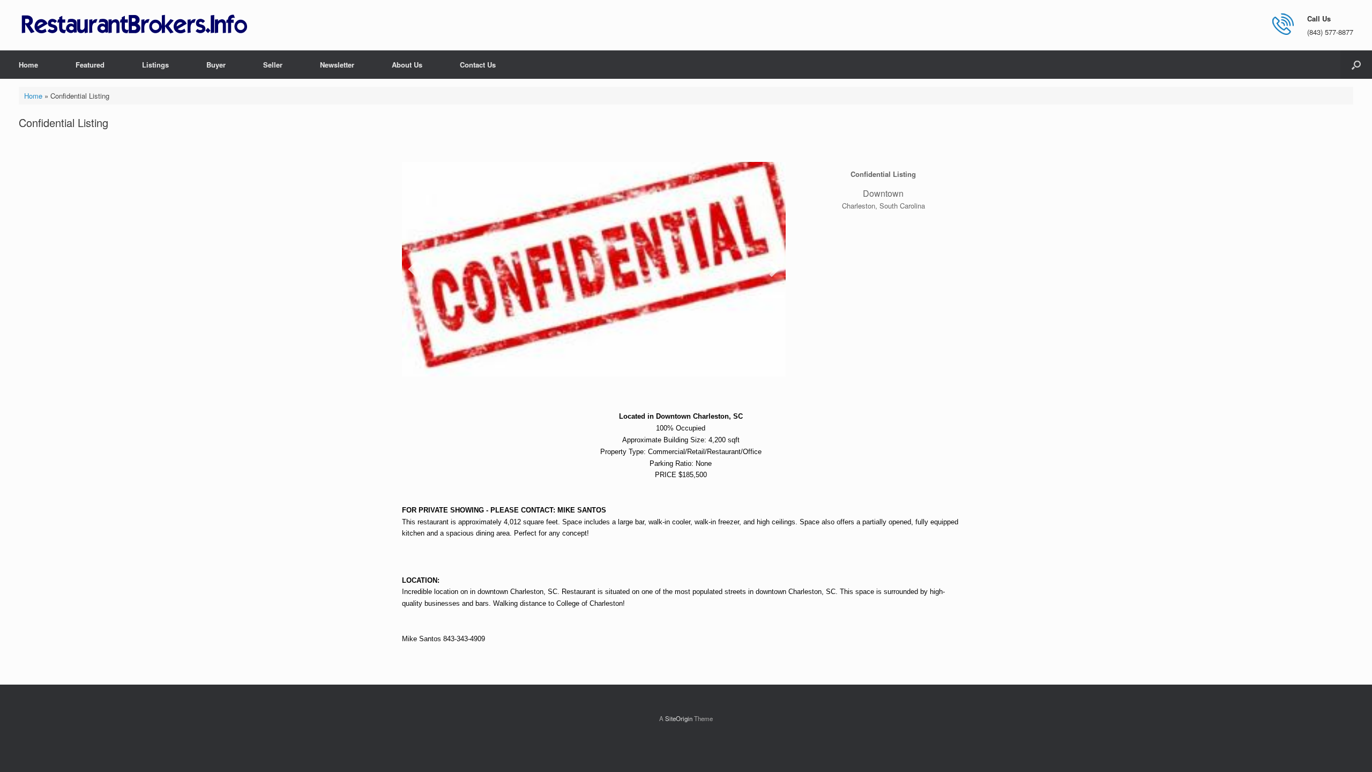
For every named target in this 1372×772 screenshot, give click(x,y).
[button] (1356, 64)
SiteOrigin (678, 718)
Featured (90, 65)
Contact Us (478, 65)
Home (28, 65)
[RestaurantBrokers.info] (134, 24)
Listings (155, 65)
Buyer (216, 65)
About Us (407, 65)
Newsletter (337, 65)
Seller (272, 65)
